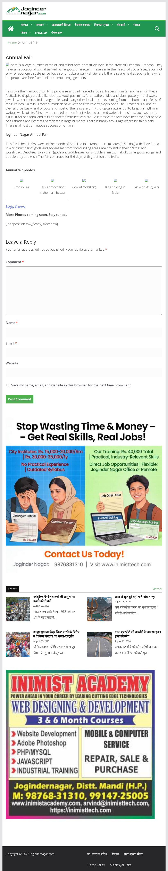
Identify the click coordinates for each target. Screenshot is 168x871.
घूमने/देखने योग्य (133, 854)
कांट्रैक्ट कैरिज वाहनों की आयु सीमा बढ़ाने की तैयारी (54, 598)
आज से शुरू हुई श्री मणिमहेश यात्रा (135, 596)
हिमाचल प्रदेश (101, 25)
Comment (15, 262)
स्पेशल (136, 25)
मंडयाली (121, 25)
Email (11, 343)
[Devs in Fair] (21, 181)
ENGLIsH (41, 33)
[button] (30, 25)
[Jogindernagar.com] (10, 28)
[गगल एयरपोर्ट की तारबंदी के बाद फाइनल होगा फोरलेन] (99, 644)
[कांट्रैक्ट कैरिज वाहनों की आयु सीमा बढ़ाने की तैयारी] (18, 609)
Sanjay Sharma (15, 206)
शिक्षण (115, 854)
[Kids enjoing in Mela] (115, 181)
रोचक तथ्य (56, 33)
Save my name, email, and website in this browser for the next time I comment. (71, 385)
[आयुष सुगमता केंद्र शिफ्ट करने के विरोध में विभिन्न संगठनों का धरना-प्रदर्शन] (18, 644)
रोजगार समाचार (82, 25)
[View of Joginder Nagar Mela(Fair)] (84, 181)
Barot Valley (96, 865)
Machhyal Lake (121, 865)
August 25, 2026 (41, 641)
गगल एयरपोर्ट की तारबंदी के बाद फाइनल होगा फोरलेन (138, 634)
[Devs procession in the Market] (52, 181)
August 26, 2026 (41, 605)
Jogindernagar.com (42, 854)
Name (12, 322)
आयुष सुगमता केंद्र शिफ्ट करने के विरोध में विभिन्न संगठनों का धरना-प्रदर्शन (56, 634)
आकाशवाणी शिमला (61, 25)
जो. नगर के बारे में (97, 854)
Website (12, 363)
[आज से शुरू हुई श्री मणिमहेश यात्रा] (99, 609)
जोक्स (24, 33)
